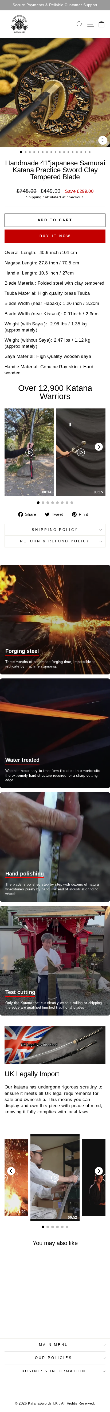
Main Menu (54, 1345)
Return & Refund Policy (55, 541)
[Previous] (11, 1171)
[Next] (99, 447)
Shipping (33, 197)
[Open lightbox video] (29, 452)
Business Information (54, 1371)
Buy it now (55, 236)
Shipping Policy (55, 530)
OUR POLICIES (54, 1358)
